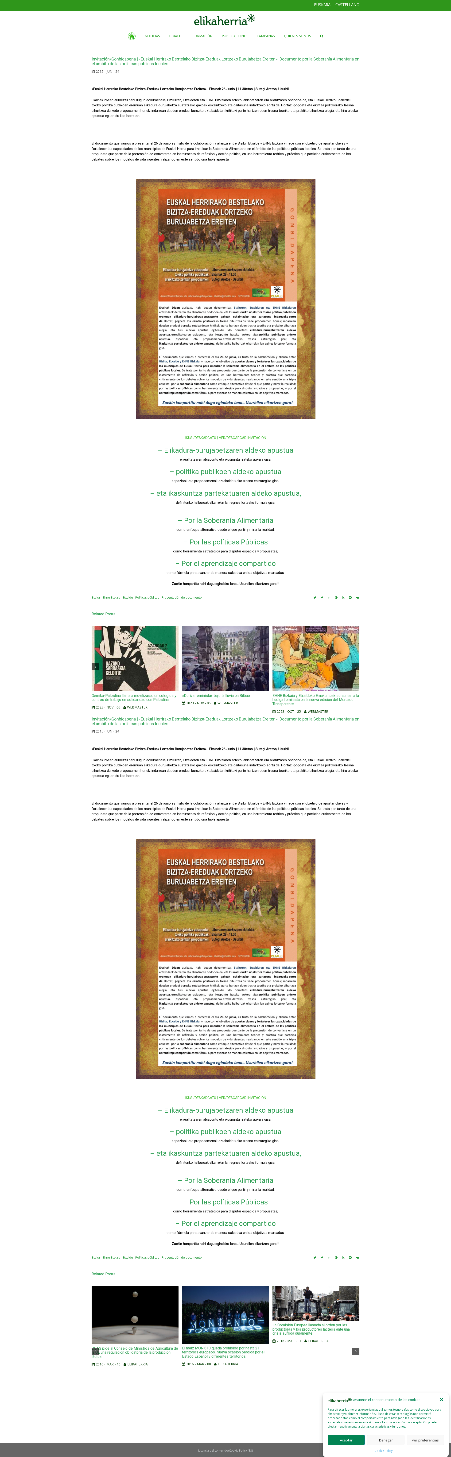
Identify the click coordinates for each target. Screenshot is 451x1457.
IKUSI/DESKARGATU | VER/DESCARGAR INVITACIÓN (225, 438)
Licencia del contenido (213, 1451)
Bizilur (96, 598)
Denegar (386, 1439)
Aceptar (346, 1439)
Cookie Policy (384, 1451)
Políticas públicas (147, 598)
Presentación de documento (182, 598)
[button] (441, 1399)
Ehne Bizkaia (111, 598)
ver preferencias (425, 1439)
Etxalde (128, 598)
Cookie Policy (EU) (241, 1451)
